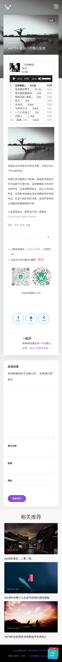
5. (19, 101)
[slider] (46, 78)
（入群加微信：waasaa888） (40, 656)
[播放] (14, 78)
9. (22, 116)
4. (25, 97)
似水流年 (48, 653)
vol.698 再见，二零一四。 (19, 558)
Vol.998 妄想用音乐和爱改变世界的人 (25, 636)
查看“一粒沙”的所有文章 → (36, 348)
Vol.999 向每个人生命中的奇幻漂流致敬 (26, 597)
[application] (31, 78)
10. (24, 120)
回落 (51, 20)
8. (24, 112)
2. (27, 89)
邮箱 (10, 463)
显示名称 (12, 446)
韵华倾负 (57, 653)
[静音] (40, 78)
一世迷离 (53, 648)
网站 (10, 481)
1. (23, 85)
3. (25, 93)
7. (24, 108)
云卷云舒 (52, 652)
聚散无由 (53, 657)
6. (22, 105)
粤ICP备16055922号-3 (38, 650)
